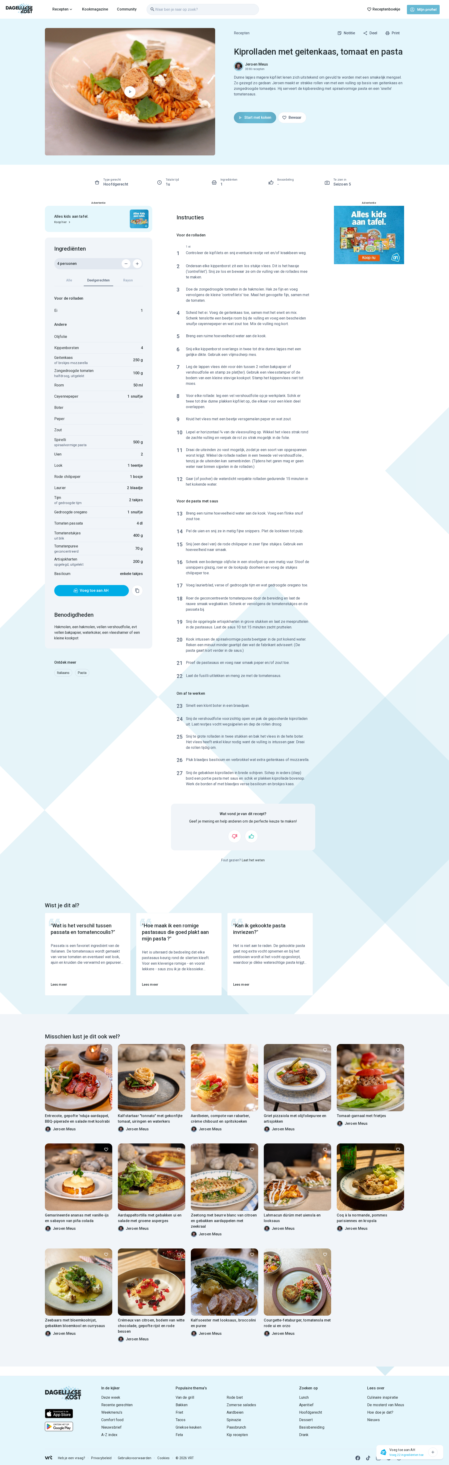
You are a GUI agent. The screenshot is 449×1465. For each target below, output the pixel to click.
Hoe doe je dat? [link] (380, 1412)
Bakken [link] (182, 1405)
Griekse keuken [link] (188, 1427)
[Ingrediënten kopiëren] (137, 590)
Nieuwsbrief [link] (111, 1427)
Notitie (349, 33)
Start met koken (257, 117)
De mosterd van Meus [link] (385, 1405)
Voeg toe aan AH (94, 590)
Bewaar (295, 117)
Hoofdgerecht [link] (310, 1412)
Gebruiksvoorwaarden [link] (135, 1458)
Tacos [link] (181, 1420)
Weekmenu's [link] (112, 1412)
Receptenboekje (386, 9)
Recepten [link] (242, 33)
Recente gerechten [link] (117, 1405)
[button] (63, 672)
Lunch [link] (304, 1397)
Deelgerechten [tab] (98, 280)
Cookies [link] (163, 1458)
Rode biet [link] (235, 1397)
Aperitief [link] (306, 1405)
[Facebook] (358, 1458)
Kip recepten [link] (237, 1435)
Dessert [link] (306, 1420)
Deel (373, 33)
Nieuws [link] (373, 1420)
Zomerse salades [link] (241, 1405)
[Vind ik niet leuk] (234, 836)
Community (127, 9)
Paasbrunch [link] (236, 1427)
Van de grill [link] (185, 1397)
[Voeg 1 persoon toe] (137, 263)
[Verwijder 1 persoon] (126, 263)
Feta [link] (179, 1435)
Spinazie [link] (234, 1420)
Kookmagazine (95, 9)
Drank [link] (304, 1435)
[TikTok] (368, 1458)
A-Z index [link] (109, 1435)
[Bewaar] (106, 1050)
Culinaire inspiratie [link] (382, 1397)
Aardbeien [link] (235, 1412)
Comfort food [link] (112, 1420)
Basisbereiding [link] (311, 1427)
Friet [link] (179, 1412)
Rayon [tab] (128, 280)
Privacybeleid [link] (101, 1458)
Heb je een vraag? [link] (71, 1458)
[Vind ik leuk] (251, 836)
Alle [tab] (69, 280)
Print (396, 33)
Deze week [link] (110, 1397)
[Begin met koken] (130, 91)
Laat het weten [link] (253, 860)
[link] (19, 9)
